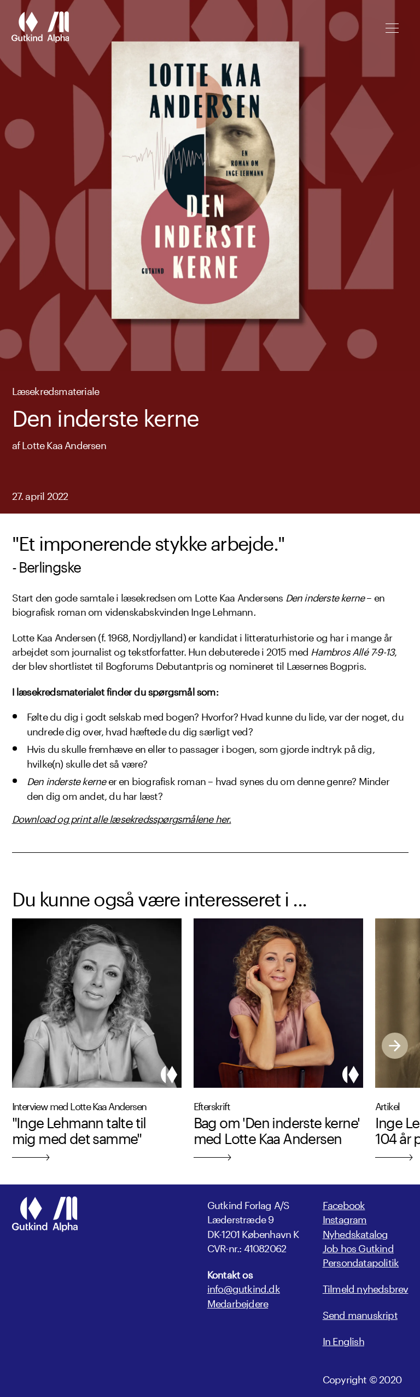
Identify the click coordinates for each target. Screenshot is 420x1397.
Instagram (345, 1217)
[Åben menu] (392, 28)
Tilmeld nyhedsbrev (366, 1287)
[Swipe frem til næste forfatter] (395, 1046)
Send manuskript (360, 1313)
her (222, 817)
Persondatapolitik (361, 1261)
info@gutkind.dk (243, 1287)
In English (343, 1340)
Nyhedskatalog (355, 1232)
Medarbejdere (237, 1302)
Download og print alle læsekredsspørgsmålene (113, 817)
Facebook (344, 1203)
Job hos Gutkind (358, 1246)
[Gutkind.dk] (40, 28)
